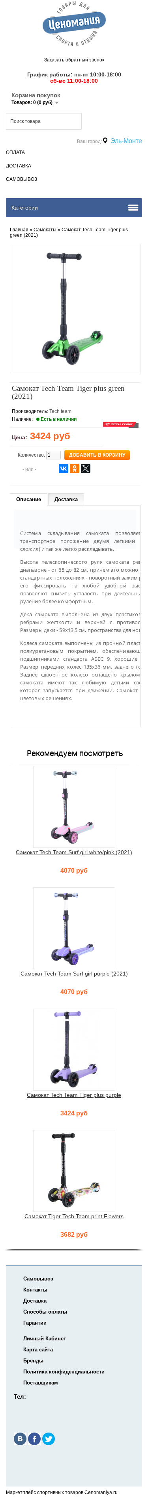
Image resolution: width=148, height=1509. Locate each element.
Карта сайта (38, 1350)
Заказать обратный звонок (74, 60)
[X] (85, 468)
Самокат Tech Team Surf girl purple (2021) (74, 973)
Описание (28, 499)
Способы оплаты (45, 1312)
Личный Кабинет (44, 1339)
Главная (19, 229)
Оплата (15, 152)
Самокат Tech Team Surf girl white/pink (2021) (74, 852)
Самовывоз (21, 179)
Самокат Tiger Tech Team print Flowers (74, 1216)
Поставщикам (40, 1383)
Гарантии (35, 1323)
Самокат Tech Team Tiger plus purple (74, 1095)
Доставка (18, 166)
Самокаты (45, 229)
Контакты (35, 1290)
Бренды (33, 1361)
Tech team (60, 411)
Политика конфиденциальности (64, 1372)
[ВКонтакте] (63, 468)
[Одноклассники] (74, 468)
